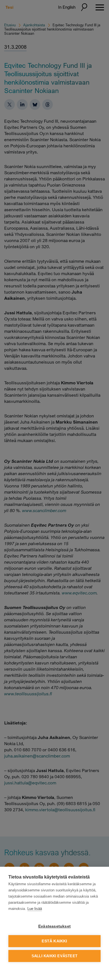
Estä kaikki (54, 941)
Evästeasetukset (54, 926)
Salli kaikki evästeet (54, 956)
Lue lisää (34, 909)
